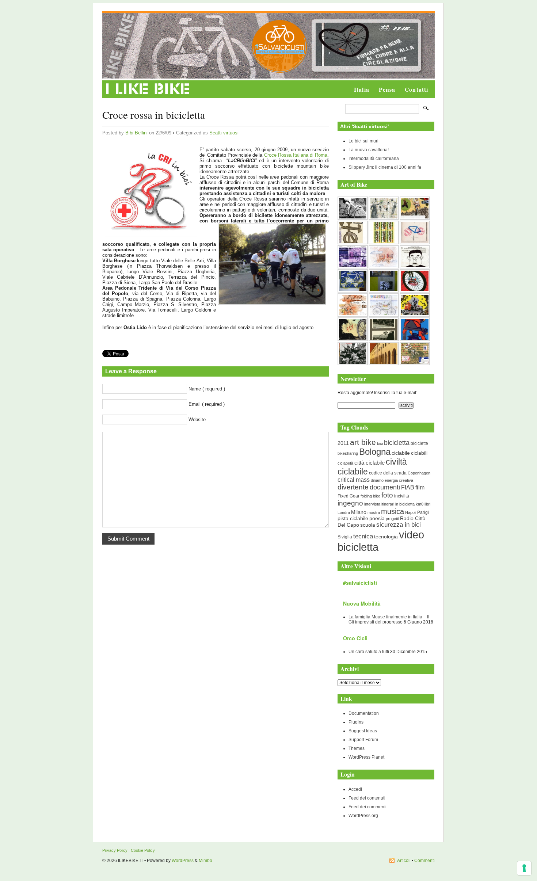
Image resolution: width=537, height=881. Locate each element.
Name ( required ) (206, 389)
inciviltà (401, 496)
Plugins (356, 722)
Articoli (404, 860)
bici (380, 443)
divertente (353, 487)
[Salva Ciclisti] (279, 71)
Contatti (416, 89)
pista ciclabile (353, 518)
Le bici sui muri (363, 141)
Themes (357, 748)
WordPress (183, 860)
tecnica (363, 536)
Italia (361, 89)
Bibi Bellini (136, 133)
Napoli (410, 512)
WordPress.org (363, 815)
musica (392, 511)
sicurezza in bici (398, 524)
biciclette (419, 443)
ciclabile (401, 453)
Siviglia (345, 536)
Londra (344, 512)
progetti (392, 518)
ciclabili (419, 453)
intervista (372, 504)
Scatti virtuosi (224, 133)
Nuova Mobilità (362, 603)
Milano (358, 512)
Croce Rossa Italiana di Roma (295, 155)
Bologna (375, 452)
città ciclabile (369, 462)
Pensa (387, 89)
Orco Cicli (355, 638)
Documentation (364, 713)
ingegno (350, 503)
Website (197, 419)
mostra (373, 512)
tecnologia (386, 536)
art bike (363, 442)
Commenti (424, 860)
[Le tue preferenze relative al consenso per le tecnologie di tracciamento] (524, 868)
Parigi (423, 512)
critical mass (354, 480)
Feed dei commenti (367, 806)
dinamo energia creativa (392, 480)
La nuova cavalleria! (369, 149)
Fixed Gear (348, 496)
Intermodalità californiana (374, 158)
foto (387, 495)
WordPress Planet (366, 757)
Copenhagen (419, 473)
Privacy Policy (114, 850)
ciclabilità (345, 463)
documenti (385, 487)
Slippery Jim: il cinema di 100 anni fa (385, 167)
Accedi (355, 789)
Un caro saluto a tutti (369, 651)
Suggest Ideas (363, 730)
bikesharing (348, 453)
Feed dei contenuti (367, 798)
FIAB (407, 487)
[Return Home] (147, 94)
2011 (343, 443)
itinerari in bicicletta (398, 504)
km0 (419, 504)
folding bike (370, 496)
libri (427, 504)
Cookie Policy (143, 850)
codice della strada (388, 473)
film (419, 487)
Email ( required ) (206, 404)
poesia (377, 518)
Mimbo (205, 860)
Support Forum (363, 739)
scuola (367, 525)
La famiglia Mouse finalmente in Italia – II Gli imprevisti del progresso (389, 619)
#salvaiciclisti (360, 582)
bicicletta (397, 442)
